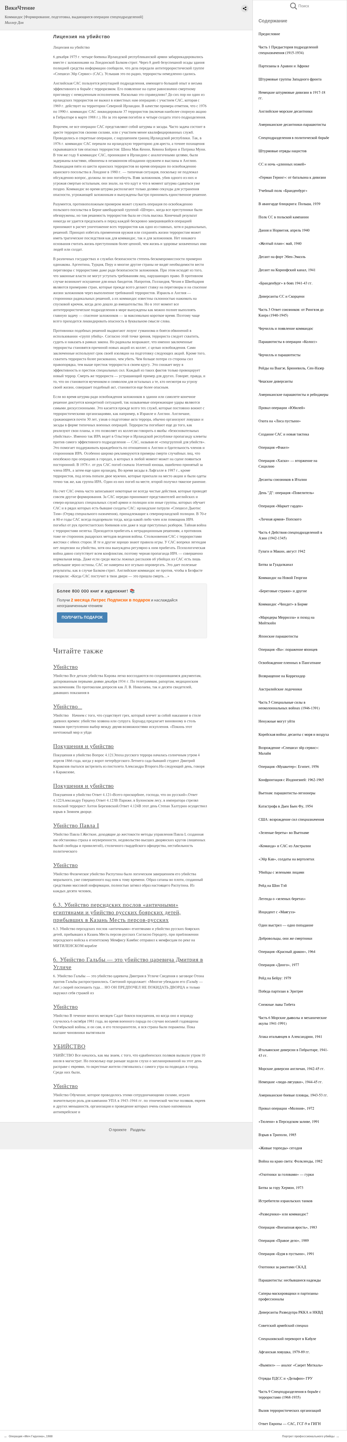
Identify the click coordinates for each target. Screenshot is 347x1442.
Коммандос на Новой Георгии (282, 577)
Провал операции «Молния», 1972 (286, 1108)
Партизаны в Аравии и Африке (283, 65)
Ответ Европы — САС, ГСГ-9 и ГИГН (289, 1423)
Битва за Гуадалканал (275, 564)
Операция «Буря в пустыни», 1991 (286, 1253)
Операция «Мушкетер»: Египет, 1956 (288, 766)
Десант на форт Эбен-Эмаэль (281, 256)
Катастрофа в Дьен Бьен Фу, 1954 (285, 805)
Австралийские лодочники (280, 688)
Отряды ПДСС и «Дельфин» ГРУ (285, 1378)
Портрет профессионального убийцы (308, 1436)
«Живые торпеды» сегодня (280, 1147)
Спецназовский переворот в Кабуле (287, 1338)
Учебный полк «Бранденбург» (282, 190)
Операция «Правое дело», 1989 (283, 1240)
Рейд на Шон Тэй (272, 885)
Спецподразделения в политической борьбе (293, 137)
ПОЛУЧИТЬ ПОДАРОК (82, 617)
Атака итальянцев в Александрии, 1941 (290, 1036)
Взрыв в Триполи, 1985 (277, 1134)
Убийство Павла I (76, 825)
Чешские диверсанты (275, 381)
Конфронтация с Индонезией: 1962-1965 (291, 779)
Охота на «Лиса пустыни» (279, 420)
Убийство (65, 666)
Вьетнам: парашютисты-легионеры (286, 792)
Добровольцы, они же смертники (285, 938)
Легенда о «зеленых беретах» (282, 898)
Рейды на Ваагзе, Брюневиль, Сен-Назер (291, 367)
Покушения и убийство (83, 746)
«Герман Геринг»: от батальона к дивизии (292, 177)
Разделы (137, 1130)
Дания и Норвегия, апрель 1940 (283, 230)
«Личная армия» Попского (279, 518)
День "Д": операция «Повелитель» (286, 492)
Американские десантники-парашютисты (292, 124)
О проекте (118, 1130)
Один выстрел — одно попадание (285, 924)
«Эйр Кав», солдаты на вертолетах (286, 858)
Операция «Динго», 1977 (278, 964)
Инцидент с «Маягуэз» (277, 911)
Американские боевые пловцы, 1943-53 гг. (293, 1094)
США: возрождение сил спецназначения (291, 819)
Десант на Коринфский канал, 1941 (287, 269)
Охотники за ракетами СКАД (282, 1266)
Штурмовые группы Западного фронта (290, 78)
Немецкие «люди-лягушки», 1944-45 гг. (290, 1081)
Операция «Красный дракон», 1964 (286, 951)
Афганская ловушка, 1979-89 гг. (284, 1351)
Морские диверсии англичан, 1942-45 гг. (291, 1068)
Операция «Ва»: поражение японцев (287, 649)
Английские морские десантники (285, 111)
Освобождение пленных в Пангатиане (289, 662)
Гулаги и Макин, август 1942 (281, 551)
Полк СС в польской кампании (283, 216)
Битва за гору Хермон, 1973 (280, 1187)
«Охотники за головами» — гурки (286, 1174)
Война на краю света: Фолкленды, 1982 (290, 1161)
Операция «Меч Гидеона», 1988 (31, 1436)
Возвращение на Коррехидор (281, 675)
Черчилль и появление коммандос (285, 328)
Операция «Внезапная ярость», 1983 (287, 1227)
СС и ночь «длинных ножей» (282, 163)
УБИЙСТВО (69, 1046)
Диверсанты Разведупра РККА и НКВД (290, 1312)
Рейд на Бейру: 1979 (274, 977)
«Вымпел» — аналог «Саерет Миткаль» (290, 1364)
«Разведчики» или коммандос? (283, 1213)
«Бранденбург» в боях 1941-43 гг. (285, 282)
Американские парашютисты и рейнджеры (293, 394)
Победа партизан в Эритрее (280, 991)
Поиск (299, 6)
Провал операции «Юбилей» (281, 407)
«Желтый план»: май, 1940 (279, 243)
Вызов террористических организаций (289, 1410)
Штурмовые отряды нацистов (282, 150)
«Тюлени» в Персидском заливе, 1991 (288, 1121)
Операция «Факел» (273, 447)
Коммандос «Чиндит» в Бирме (283, 603)
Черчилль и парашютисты (279, 354)
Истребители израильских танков (285, 1200)
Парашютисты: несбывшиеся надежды (289, 1279)
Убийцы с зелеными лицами (281, 872)
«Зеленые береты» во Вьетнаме (283, 832)
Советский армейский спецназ (283, 1325)
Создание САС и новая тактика (283, 433)
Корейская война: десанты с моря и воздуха (293, 734)
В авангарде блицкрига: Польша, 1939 (289, 203)
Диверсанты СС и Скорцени (281, 296)
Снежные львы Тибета (276, 1004)
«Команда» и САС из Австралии (284, 845)
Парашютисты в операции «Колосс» (287, 341)
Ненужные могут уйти (276, 721)
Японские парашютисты (278, 636)
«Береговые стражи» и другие (282, 590)
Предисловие (269, 33)
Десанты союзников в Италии (282, 479)
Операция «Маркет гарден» (280, 505)
